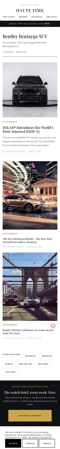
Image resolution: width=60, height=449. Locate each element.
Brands (23, 17)
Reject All (47, 443)
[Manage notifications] (53, 326)
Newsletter (25, 5)
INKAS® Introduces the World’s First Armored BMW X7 (28, 129)
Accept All (13, 443)
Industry (52, 17)
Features (43, 364)
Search (36, 5)
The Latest (9, 17)
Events (9, 364)
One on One (25, 364)
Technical (37, 17)
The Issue (10, 372)
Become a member (30, 416)
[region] (30, 448)
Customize (30, 443)
